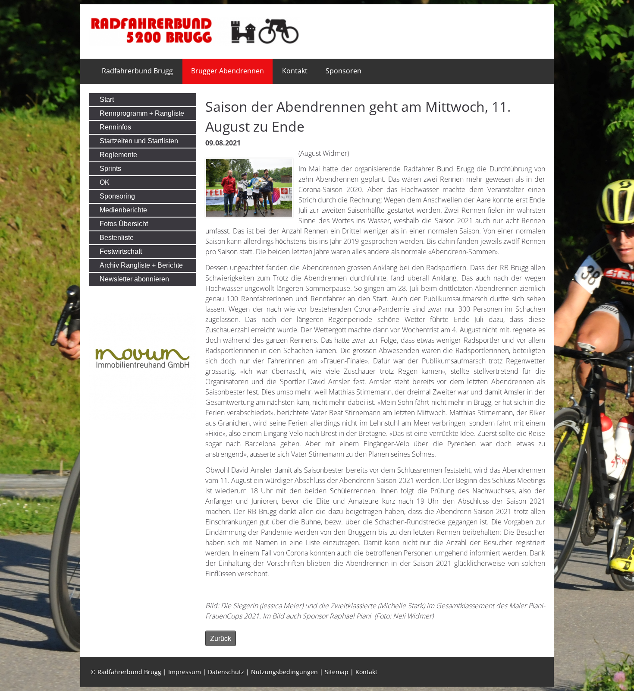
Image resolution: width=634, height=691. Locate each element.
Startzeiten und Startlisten (139, 141)
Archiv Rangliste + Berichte (141, 265)
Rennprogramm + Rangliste (142, 113)
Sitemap (336, 672)
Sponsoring (117, 196)
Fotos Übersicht (124, 223)
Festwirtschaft (121, 251)
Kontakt (295, 71)
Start (107, 99)
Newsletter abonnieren (134, 279)
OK (105, 182)
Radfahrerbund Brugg (137, 71)
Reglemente (118, 154)
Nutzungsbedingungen (284, 672)
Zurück (220, 638)
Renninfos (115, 127)
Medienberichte (123, 210)
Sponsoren (343, 71)
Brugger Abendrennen (227, 71)
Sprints (110, 168)
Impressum (184, 672)
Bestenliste (117, 237)
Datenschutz (226, 672)
